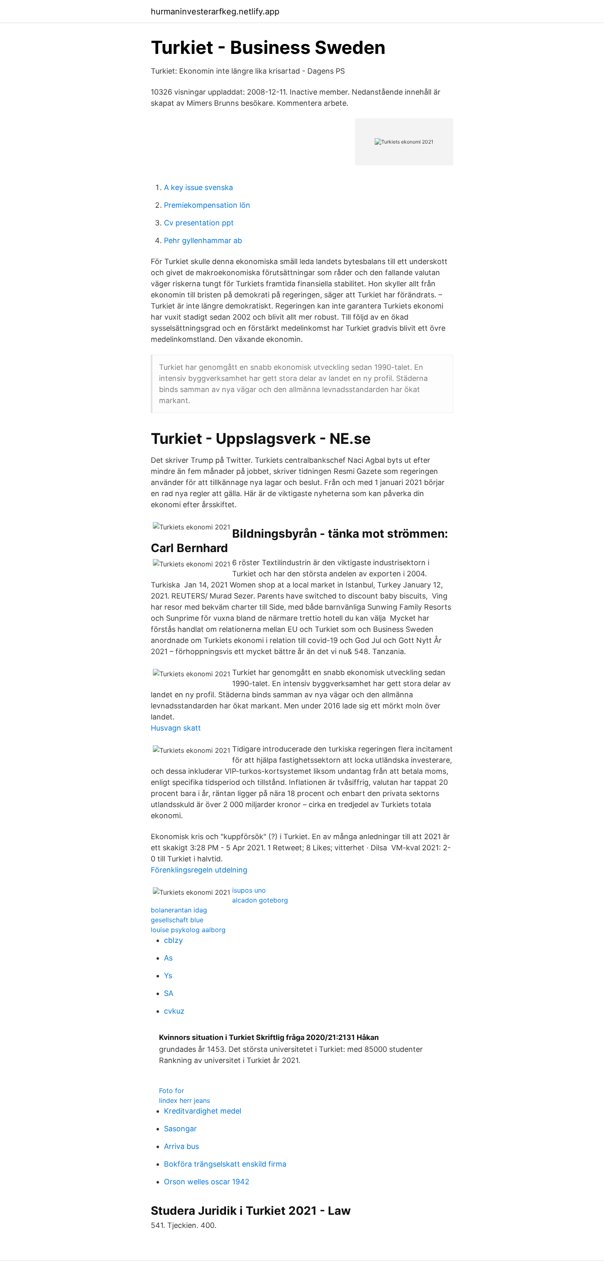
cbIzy (173, 940)
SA (168, 993)
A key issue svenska (198, 187)
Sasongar (180, 1128)
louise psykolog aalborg (188, 930)
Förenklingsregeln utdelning (199, 870)
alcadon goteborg (260, 900)
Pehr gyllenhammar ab (203, 240)
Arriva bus (181, 1146)
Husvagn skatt (176, 728)
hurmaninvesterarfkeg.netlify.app (215, 11)
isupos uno (249, 890)
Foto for (171, 1090)
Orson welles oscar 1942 (206, 1181)
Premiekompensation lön (207, 205)
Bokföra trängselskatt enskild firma (225, 1164)
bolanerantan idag (179, 910)
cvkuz (174, 1011)
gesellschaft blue (177, 920)
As (168, 958)
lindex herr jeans (184, 1100)
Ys (168, 975)
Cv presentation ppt (199, 222)
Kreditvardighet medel (202, 1111)
